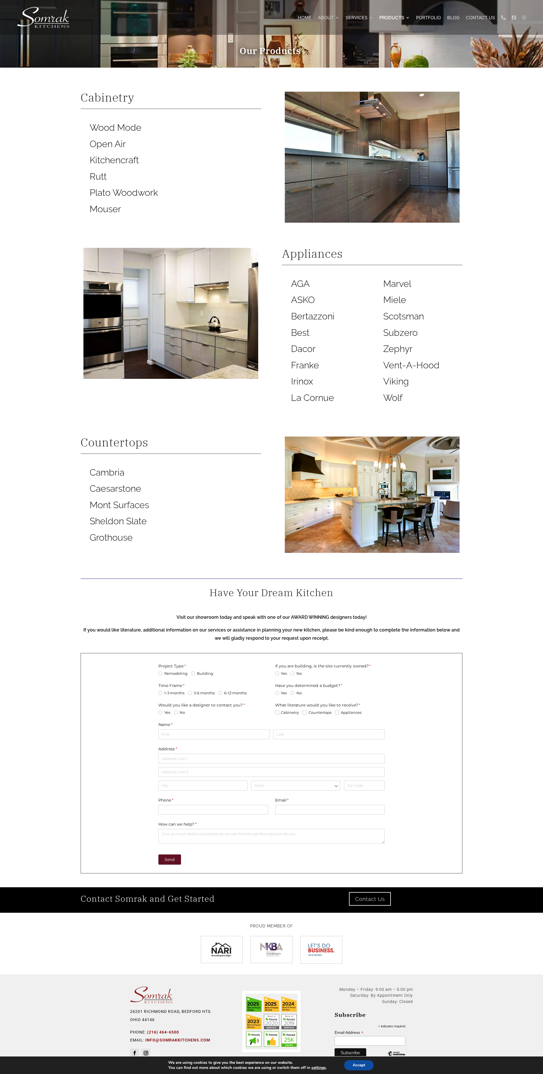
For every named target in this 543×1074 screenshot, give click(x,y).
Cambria (107, 472)
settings (318, 1067)
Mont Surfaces (119, 505)
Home (305, 17)
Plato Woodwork (124, 192)
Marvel (397, 283)
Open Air (108, 144)
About (326, 17)
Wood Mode (115, 127)
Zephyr (398, 348)
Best (300, 332)
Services (356, 17)
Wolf (392, 397)
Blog (453, 17)
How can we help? (186, 824)
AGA (300, 283)
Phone (174, 800)
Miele (394, 300)
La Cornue (312, 397)
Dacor (303, 348)
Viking (396, 381)
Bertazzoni (313, 316)
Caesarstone (115, 488)
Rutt (98, 176)
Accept (359, 1065)
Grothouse (111, 537)
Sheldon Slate (118, 521)
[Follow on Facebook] (134, 1053)
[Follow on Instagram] (145, 1053)
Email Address (349, 1032)
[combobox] (295, 786)
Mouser (105, 209)
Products (391, 17)
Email (291, 800)
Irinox (302, 381)
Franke (305, 365)
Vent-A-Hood (411, 365)
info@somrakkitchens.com (177, 1040)
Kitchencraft (114, 160)
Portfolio (428, 17)
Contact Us (480, 17)
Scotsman (403, 316)
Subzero (400, 332)
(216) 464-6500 (163, 1032)
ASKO (303, 300)
